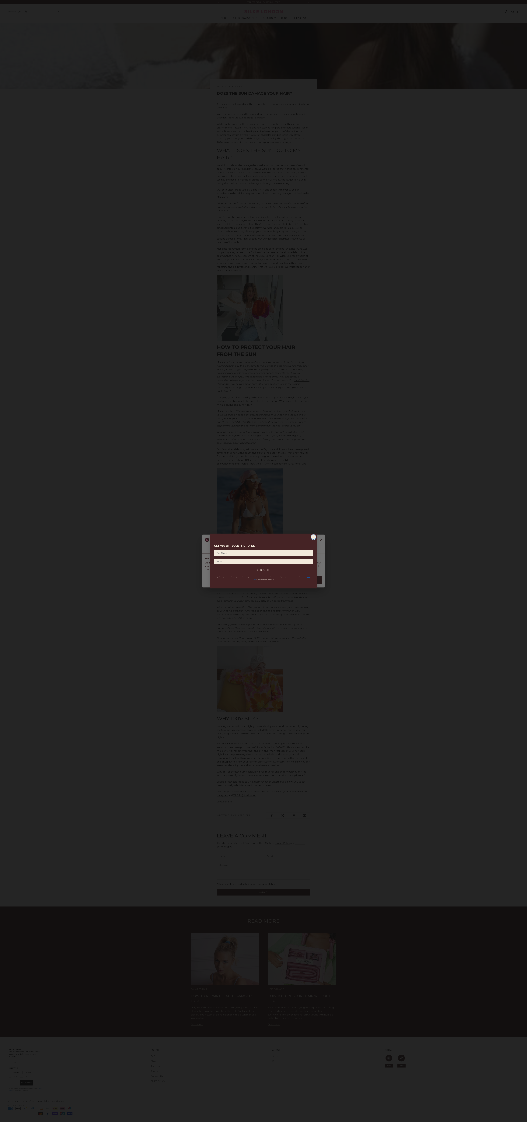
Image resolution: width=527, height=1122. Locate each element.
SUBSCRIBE (263, 569)
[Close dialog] (313, 537)
